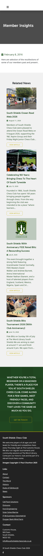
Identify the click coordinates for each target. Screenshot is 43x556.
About (5, 474)
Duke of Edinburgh (11, 488)
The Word (7, 481)
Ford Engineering (10, 509)
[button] (3, 552)
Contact (6, 477)
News (5, 491)
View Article (14, 145)
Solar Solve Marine (10, 512)
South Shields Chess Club (19, 3)
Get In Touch (20, 420)
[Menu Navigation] (7, 7)
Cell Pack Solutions (10, 502)
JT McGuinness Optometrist (14, 516)
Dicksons (6, 505)
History (6, 484)
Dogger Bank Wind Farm (13, 519)
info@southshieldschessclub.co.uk (17, 541)
